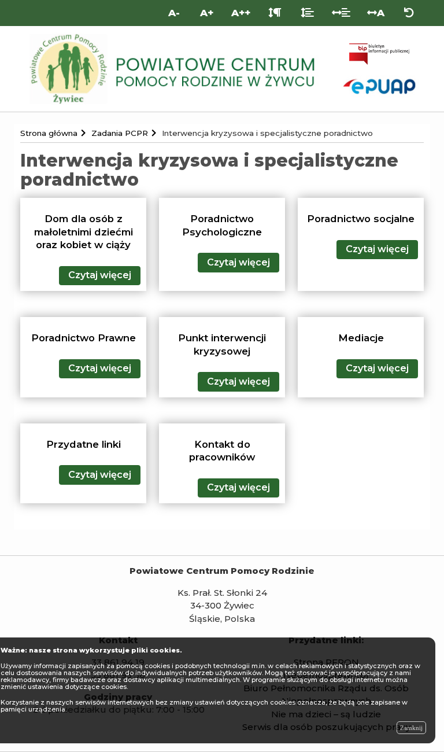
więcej (99, 275)
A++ (240, 13)
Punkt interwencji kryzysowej (222, 344)
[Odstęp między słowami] (341, 13)
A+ (206, 13)
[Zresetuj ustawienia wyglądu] (409, 13)
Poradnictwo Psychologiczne (222, 225)
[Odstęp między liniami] (307, 13)
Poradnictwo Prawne (83, 338)
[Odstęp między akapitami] (275, 13)
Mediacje (361, 338)
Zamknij (411, 727)
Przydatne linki (83, 444)
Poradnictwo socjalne (361, 218)
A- (174, 13)
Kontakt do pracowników (222, 450)
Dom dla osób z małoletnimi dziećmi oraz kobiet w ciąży (83, 231)
